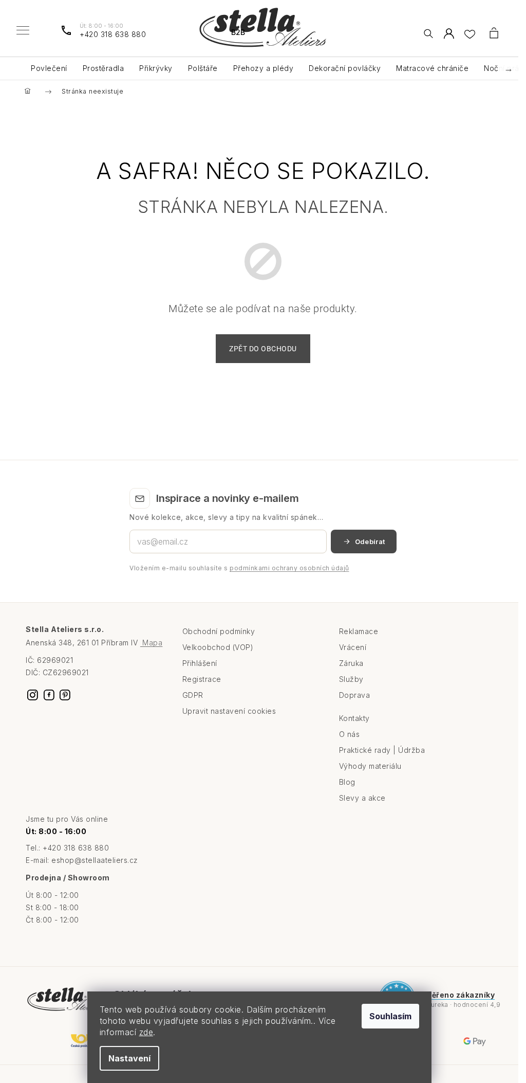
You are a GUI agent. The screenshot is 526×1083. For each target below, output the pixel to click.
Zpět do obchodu (263, 349)
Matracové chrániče (432, 68)
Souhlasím (390, 1016)
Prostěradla (103, 68)
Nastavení (129, 1058)
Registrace (201, 679)
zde (146, 1032)
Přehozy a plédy (263, 68)
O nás (349, 734)
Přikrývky (156, 68)
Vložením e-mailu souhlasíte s (239, 568)
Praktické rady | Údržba (382, 750)
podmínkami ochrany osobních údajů (289, 568)
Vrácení (353, 647)
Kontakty (354, 718)
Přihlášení (199, 663)
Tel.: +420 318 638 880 (67, 847)
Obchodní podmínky (218, 631)
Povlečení (49, 68)
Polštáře (203, 68)
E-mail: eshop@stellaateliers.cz (82, 860)
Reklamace (359, 631)
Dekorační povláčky (345, 68)
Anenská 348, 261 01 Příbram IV (94, 642)
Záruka (351, 663)
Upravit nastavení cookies (229, 711)
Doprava (354, 695)
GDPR (192, 695)
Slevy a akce (362, 797)
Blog (347, 782)
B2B (238, 32)
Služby (351, 679)
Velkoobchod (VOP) (218, 647)
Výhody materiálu (370, 766)
